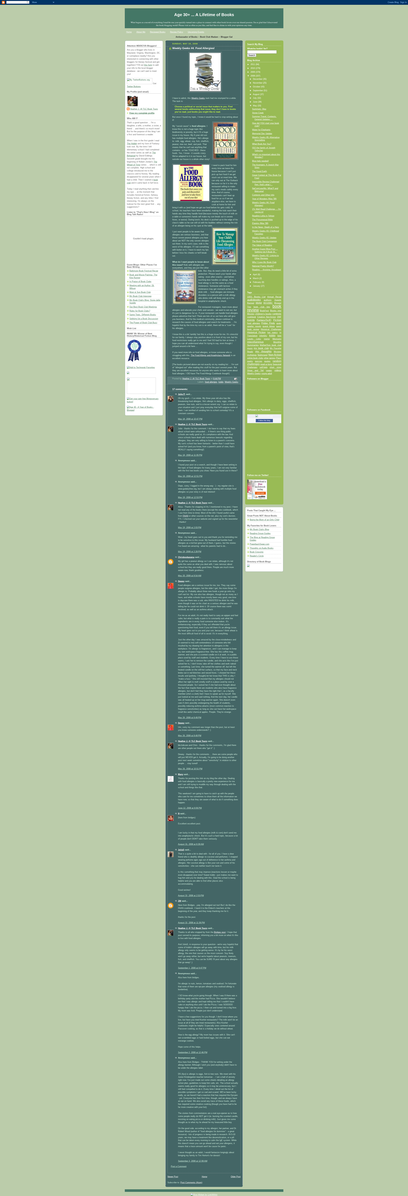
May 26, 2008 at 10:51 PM (190, 769)
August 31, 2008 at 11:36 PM (191, 923)
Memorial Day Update (262, 133)
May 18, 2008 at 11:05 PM (190, 455)
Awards (277, 300)
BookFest (264, 310)
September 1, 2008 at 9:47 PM (192, 968)
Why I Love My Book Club (264, 262)
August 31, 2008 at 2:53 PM (191, 895)
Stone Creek (258, 113)
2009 (253, 72)
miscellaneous (255, 342)
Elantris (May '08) (260, 223)
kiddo (221, 382)
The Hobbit (132, 144)
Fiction (277, 320)
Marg (180, 774)
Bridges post (220, 932)
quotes (267, 361)
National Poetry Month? (263, 266)
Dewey (181, 581)
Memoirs (277, 339)
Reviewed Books (157, 32)
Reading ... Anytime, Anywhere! (266, 270)
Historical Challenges (271, 329)
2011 (253, 64)
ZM (179, 901)
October (257, 87)
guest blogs (268, 326)
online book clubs (255, 358)
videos (277, 370)
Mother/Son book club (270, 345)
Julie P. (181, 394)
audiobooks (254, 299)
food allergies (211, 382)
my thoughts (263, 351)
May (255, 106)
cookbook (251, 317)
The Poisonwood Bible (262, 220)
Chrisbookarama (186, 557)
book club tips (262, 307)
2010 (253, 68)
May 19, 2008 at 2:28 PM (189, 552)
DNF (279, 317)
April (255, 274)
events (251, 320)
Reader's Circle (257, 556)
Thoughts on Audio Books (261, 548)
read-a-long (266, 364)
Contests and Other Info (263, 195)
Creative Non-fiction (266, 317)
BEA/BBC (268, 303)
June (255, 102)
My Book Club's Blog (259, 529)
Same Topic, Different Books (142, 315)
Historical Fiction (256, 332)
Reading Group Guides (260, 533)
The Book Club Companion (264, 241)
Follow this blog (264, 420)
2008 (253, 76)
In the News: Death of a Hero (265, 227)
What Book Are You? (261, 144)
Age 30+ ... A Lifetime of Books (204, 14)
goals (278, 323)
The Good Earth (259, 171)
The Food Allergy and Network (210, 355)
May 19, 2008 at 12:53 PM (190, 497)
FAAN (185, 516)
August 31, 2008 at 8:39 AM (191, 844)
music (250, 348)
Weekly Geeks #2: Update (264, 238)
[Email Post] (235, 379)
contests (276, 314)
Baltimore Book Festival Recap (143, 271)
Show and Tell (255, 370)
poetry (250, 361)
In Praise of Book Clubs (140, 281)
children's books (263, 314)
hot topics (272, 332)
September (258, 90)
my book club (261, 348)
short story (275, 367)
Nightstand (262, 355)
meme (267, 339)
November (258, 83)
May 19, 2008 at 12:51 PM (190, 476)
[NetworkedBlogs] (264, 416)
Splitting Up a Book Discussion (143, 319)
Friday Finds (268, 323)
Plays (278, 358)
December (258, 79)
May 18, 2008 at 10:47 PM (190, 419)
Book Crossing (256, 552)
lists (279, 335)
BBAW (259, 303)
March (256, 278)
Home (129, 32)
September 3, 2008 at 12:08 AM (192, 1161)
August (256, 94)
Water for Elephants (261, 130)
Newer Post (173, 1177)
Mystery (277, 351)
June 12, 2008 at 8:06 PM (190, 808)
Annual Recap (274, 297)
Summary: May (259, 109)
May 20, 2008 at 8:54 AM (189, 576)
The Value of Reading (262, 245)
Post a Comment (178, 1166)
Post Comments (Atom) (191, 1182)
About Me (140, 32)
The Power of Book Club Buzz (143, 323)
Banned (250, 303)
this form (148, 65)
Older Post (236, 1177)
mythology (252, 355)
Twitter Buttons (134, 86)
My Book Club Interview (140, 296)
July (255, 98)
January (257, 286)
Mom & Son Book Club (140, 292)
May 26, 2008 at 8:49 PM (189, 718)
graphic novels (254, 326)
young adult (266, 373)
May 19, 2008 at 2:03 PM (189, 527)
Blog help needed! (260, 161)
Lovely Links (254, 339)
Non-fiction (274, 354)
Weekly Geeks (198, 98)
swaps (269, 370)
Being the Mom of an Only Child (264, 520)
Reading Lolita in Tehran (263, 216)
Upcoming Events (196, 32)
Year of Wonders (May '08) (264, 199)
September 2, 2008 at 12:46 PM (192, 1052)
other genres (269, 358)
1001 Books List (256, 296)
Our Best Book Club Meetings (143, 307)
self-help (263, 367)
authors (267, 300)
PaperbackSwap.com (259, 544)
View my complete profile (141, 113)
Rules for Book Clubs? (139, 311)
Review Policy (176, 32)
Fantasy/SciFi (264, 320)
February (257, 282)
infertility (263, 336)
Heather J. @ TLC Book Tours (144, 109)
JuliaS (181, 850)
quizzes (258, 361)
